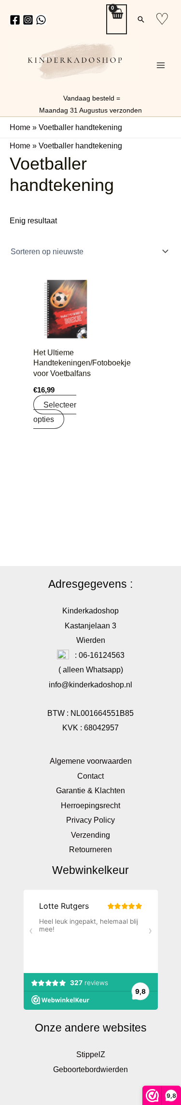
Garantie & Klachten (90, 790)
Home (20, 127)
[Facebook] (15, 20)
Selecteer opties (54, 411)
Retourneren (90, 849)
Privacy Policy (90, 819)
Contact (90, 775)
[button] (141, 19)
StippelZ (90, 1054)
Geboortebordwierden (90, 1069)
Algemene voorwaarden (91, 760)
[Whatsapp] (41, 20)
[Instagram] (28, 20)
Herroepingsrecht (90, 805)
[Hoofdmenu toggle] (160, 65)
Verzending (90, 834)
